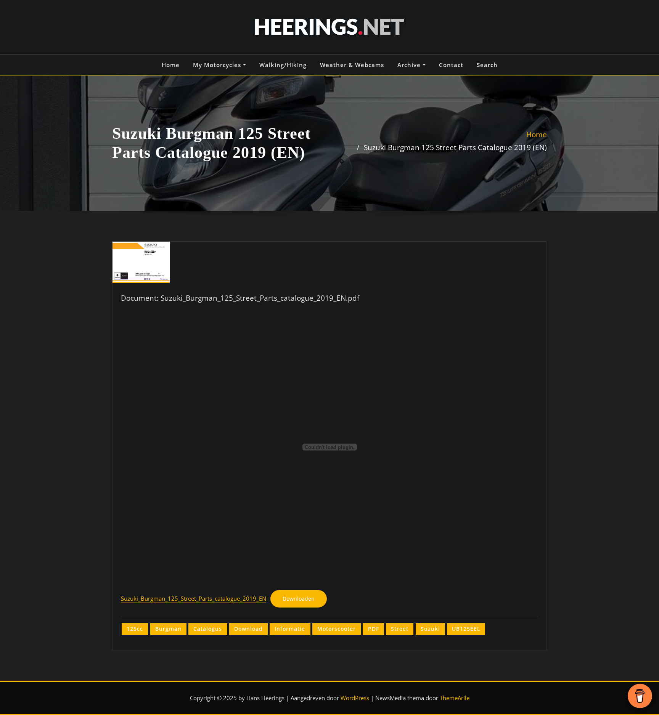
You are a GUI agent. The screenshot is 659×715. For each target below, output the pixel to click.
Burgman (168, 628)
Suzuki (430, 628)
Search (487, 65)
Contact (451, 65)
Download (248, 628)
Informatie (290, 628)
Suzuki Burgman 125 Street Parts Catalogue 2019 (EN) (455, 147)
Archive (410, 65)
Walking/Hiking (283, 65)
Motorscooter (336, 628)
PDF (373, 628)
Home (171, 65)
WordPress (355, 698)
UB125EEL (466, 628)
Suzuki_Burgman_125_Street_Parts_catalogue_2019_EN (193, 599)
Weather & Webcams (352, 65)
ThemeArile (454, 698)
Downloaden (299, 598)
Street (399, 628)
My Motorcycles (218, 65)
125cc (135, 628)
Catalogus (207, 628)
